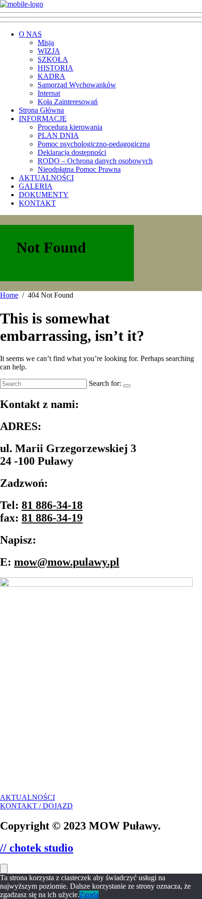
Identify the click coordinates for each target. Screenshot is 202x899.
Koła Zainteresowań (68, 102)
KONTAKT (37, 203)
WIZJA (49, 51)
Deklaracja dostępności (72, 152)
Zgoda (89, 895)
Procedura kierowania (70, 127)
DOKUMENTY (44, 195)
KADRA (51, 76)
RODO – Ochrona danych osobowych (95, 161)
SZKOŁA (53, 59)
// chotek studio (36, 848)
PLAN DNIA (58, 135)
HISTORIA (55, 68)
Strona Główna (41, 110)
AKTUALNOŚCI (46, 178)
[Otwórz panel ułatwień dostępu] (4, 869)
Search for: (105, 383)
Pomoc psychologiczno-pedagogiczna (94, 144)
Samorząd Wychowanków (77, 85)
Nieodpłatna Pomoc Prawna (79, 169)
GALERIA (36, 186)
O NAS (30, 34)
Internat (49, 93)
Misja (46, 42)
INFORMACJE (43, 119)
